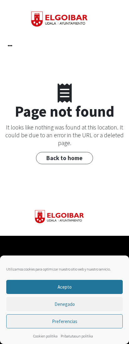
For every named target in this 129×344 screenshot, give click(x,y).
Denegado (64, 304)
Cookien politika (45, 336)
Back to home (64, 158)
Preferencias (64, 321)
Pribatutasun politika (77, 336)
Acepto (65, 287)
